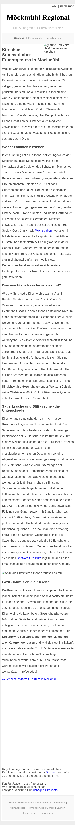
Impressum (46, 813)
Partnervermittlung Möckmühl (35, 802)
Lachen (61, 807)
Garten (50, 807)
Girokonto (60, 802)
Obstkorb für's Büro (29, 558)
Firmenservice (36, 807)
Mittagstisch (35, 37)
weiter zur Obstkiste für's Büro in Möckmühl (29, 679)
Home (12, 802)
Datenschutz (30, 813)
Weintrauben (43, 230)
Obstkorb (51, 772)
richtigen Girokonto (45, 790)
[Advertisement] (37, 724)
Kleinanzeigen (17, 807)
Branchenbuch (54, 37)
